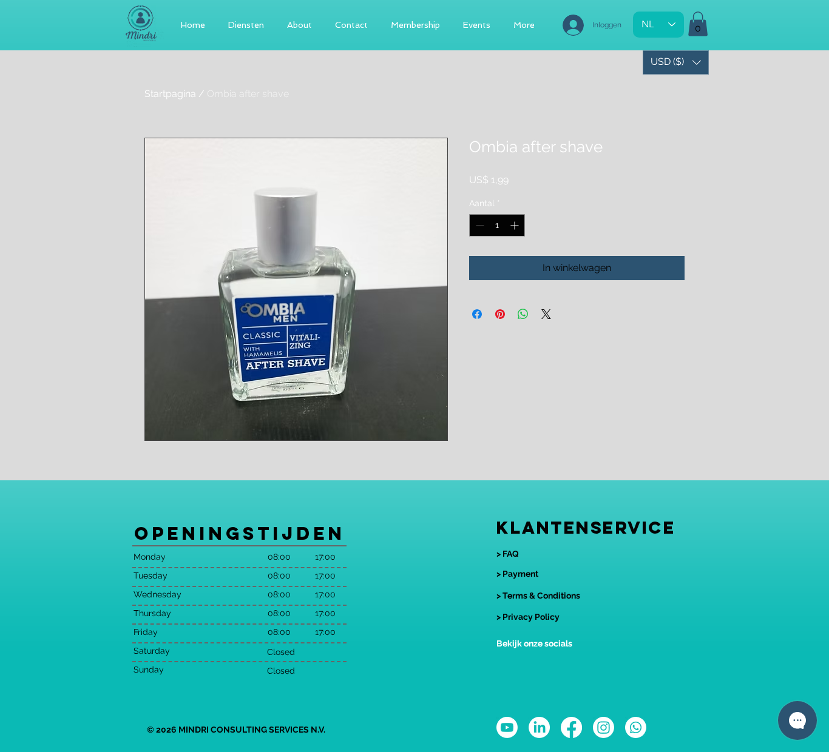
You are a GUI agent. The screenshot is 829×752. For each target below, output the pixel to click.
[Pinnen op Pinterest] (500, 314)
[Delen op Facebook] (477, 314)
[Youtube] (507, 727)
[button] (698, 24)
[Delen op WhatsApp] (523, 314)
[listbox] (676, 62)
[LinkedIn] (539, 727)
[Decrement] (478, 225)
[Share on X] (546, 314)
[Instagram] (603, 727)
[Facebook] (571, 727)
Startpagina (170, 93)
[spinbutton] (497, 225)
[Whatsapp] (635, 727)
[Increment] (515, 225)
